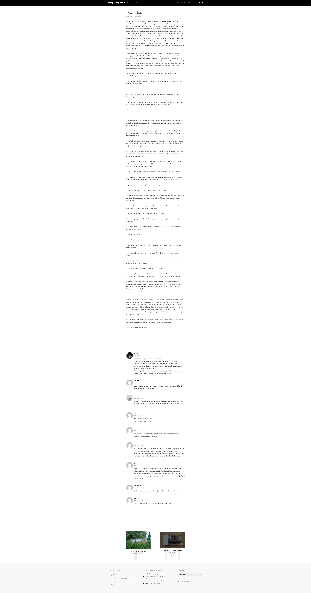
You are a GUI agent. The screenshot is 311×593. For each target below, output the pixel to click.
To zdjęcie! (114, 582)
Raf (135, 413)
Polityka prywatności (183, 581)
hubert (137, 381)
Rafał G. (147, 581)
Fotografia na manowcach (138, 551)
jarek (136, 498)
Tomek (136, 463)
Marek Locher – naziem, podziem (172, 550)
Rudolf (137, 353)
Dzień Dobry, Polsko (154, 583)
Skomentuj (141, 553)
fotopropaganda (116, 3)
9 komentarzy (137, 16)
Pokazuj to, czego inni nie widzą (158, 574)
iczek (136, 396)
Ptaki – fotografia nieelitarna (158, 581)
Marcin (147, 576)
